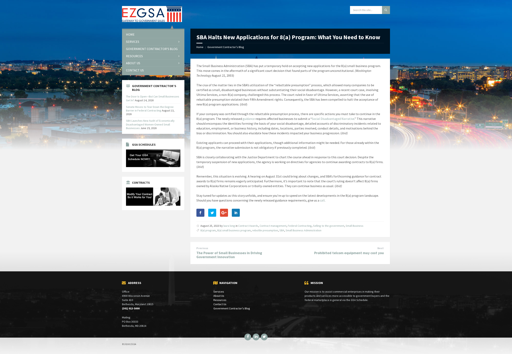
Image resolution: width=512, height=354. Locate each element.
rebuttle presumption (265, 230)
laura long (229, 226)
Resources (219, 300)
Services (218, 291)
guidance (249, 119)
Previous (202, 248)
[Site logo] (152, 21)
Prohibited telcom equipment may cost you (349, 253)
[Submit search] (386, 10)
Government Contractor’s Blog (225, 47)
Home (199, 47)
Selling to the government (328, 226)
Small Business (354, 226)
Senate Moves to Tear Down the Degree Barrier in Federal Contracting (150, 108)
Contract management (273, 226)
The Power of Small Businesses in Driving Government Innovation (229, 255)
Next (380, 248)
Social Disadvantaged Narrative (333, 119)
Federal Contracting (300, 226)
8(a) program (208, 230)
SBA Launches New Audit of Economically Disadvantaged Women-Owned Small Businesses (150, 124)
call (322, 200)
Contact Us (219, 304)
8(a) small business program (234, 230)
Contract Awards (248, 226)
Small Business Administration (303, 230)
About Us (218, 296)
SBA (281, 230)
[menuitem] (153, 34)
